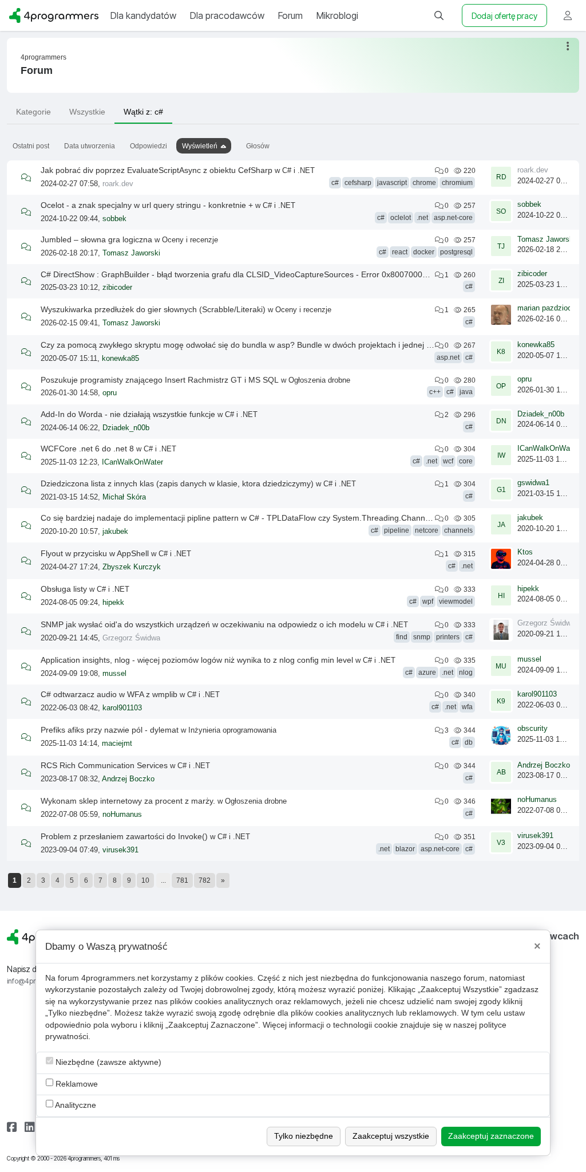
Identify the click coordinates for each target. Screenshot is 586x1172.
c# (335, 183)
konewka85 (120, 359)
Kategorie (33, 112)
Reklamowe (75, 1084)
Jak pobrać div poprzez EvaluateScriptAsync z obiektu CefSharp (156, 170)
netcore (426, 530)
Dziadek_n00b (125, 428)
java (466, 392)
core (466, 461)
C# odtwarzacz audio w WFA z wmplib (109, 694)
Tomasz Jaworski (131, 253)
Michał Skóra (124, 497)
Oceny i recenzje (190, 239)
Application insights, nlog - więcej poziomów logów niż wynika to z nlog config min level (197, 659)
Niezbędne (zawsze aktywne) (107, 1062)
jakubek (115, 532)
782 (205, 880)
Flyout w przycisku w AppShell (95, 553)
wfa (467, 707)
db (469, 742)
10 (145, 880)
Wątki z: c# (143, 112)
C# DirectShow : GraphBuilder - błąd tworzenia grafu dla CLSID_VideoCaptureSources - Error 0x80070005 (234, 274)
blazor (405, 849)
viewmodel (456, 601)
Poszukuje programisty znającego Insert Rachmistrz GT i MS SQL (160, 379)
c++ (435, 392)
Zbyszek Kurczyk (131, 567)
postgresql (456, 252)
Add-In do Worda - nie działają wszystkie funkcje (128, 414)
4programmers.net (115, 978)
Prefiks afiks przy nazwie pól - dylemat (110, 729)
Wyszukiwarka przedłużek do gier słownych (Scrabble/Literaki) (153, 309)
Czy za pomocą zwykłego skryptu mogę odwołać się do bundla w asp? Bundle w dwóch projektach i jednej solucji (245, 344)
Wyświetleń (199, 146)
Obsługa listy (64, 588)
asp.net (448, 357)
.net (422, 218)
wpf (427, 601)
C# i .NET (298, 170)
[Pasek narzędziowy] (568, 46)
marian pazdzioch (546, 308)
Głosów (258, 146)
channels (458, 530)
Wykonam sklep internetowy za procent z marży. (128, 800)
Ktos (525, 552)
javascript (392, 183)
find (401, 637)
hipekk (113, 603)
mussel (114, 674)
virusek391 (120, 850)
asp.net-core (453, 218)
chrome (424, 183)
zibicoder (117, 288)
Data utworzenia (89, 146)
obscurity (532, 729)
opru (109, 393)
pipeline (396, 530)
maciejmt (117, 744)
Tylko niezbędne (303, 1136)
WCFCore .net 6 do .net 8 (87, 448)
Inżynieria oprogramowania (232, 730)
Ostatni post (31, 146)
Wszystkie (87, 112)
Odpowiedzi (148, 146)
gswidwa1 (533, 483)
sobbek (114, 219)
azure (427, 672)
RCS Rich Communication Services (104, 765)
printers (448, 637)
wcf (448, 461)
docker (423, 252)
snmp (421, 637)
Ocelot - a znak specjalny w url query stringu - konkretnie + (147, 205)
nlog (466, 672)
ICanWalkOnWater (132, 462)
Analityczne (74, 1105)
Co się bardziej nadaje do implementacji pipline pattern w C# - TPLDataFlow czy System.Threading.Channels (238, 517)
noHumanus (122, 815)
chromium (457, 183)
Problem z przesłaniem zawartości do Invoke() (124, 836)
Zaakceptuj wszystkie (391, 1136)
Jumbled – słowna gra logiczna (96, 239)
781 (182, 880)
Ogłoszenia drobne (319, 380)
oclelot (400, 218)
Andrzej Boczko (128, 779)
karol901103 (122, 708)
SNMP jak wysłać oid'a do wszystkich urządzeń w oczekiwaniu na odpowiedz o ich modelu (203, 624)
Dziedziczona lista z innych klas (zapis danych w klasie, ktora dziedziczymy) (177, 483)
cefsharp (358, 183)
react (399, 252)
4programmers (43, 57)
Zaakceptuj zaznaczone (491, 1136)
